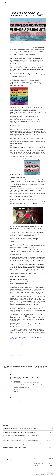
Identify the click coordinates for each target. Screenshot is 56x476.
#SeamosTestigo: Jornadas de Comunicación (41, 366)
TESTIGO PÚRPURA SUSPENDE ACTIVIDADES (14, 447)
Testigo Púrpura (7, 2)
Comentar (42, 409)
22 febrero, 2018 (17, 381)
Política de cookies (29, 473)
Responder (16, 391)
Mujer (12, 355)
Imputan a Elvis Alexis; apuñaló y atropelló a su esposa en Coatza (19, 428)
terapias (15, 355)
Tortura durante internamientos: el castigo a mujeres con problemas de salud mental (24, 444)
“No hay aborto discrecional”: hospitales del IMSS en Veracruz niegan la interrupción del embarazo (21, 436)
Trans (20, 355)
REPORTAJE (22, 42)
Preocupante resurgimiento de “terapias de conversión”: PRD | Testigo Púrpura (27, 382)
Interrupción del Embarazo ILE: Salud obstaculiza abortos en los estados (21, 440)
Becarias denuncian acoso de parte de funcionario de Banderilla (19, 432)
